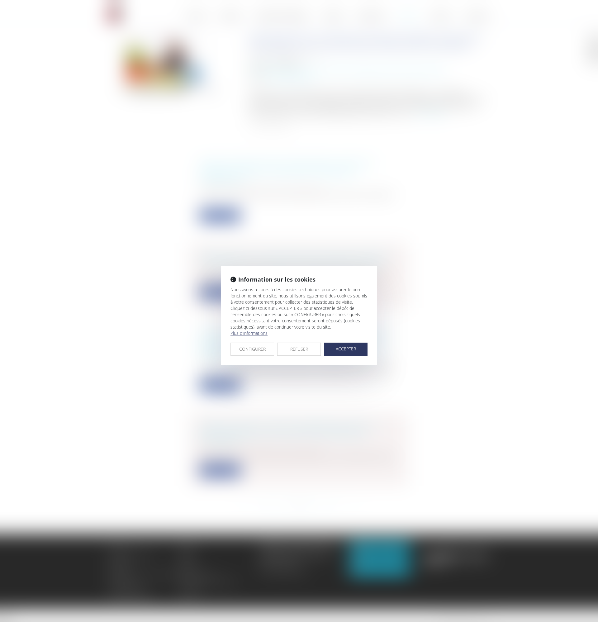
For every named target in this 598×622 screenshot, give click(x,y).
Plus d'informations (249, 333)
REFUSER (299, 349)
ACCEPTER (346, 349)
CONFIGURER (252, 349)
